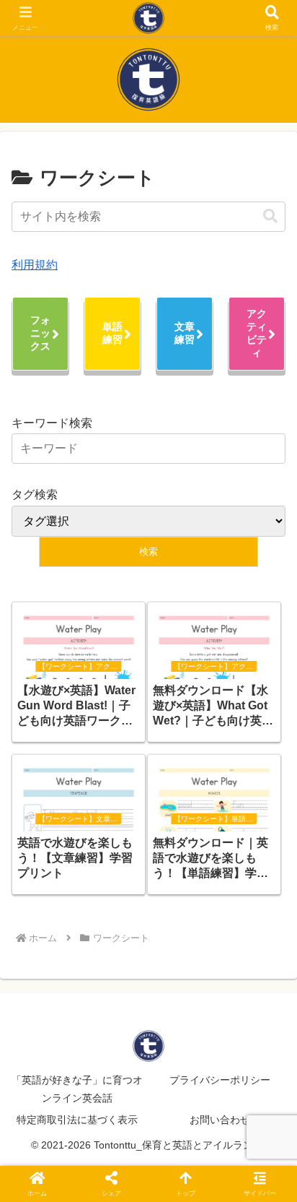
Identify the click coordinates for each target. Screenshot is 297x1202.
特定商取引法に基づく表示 (77, 1119)
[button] (270, 216)
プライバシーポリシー (219, 1080)
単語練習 (112, 333)
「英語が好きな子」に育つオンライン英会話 (77, 1089)
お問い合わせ (220, 1119)
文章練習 (184, 333)
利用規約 (35, 265)
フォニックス (40, 333)
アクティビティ (257, 333)
